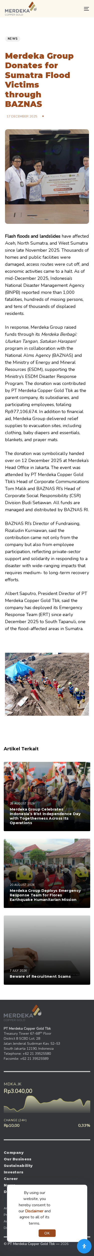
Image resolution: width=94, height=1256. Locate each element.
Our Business (18, 1159)
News (13, 39)
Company (14, 1152)
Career (11, 1178)
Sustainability (18, 1165)
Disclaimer (34, 1211)
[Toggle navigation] (75, 8)
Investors (14, 1172)
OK (47, 1233)
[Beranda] (22, 1013)
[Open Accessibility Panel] (84, 1246)
